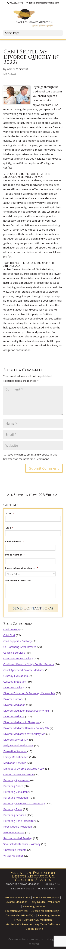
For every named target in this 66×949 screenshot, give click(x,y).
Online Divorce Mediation (18, 774)
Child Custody (11, 629)
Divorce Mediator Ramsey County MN (26, 728)
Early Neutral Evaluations (18, 745)
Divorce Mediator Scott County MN (24, 733)
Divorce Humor (12, 699)
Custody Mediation (14, 681)
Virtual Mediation (13, 855)
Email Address (14, 541)
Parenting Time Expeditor (19, 820)
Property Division (13, 832)
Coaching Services (14, 652)
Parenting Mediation (15, 797)
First (9, 513)
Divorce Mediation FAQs (20, 915)
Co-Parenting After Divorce (19, 646)
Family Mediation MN (16, 757)
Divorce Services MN (16, 739)
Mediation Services (14, 762)
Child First (9, 635)
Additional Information (18, 580)
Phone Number (15, 555)
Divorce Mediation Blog (45, 910)
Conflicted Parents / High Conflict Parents (28, 664)
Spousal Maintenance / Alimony (21, 844)
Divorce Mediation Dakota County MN (26, 710)
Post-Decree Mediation (17, 826)
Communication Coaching (18, 658)
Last (9, 528)
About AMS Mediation (46, 897)
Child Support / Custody (17, 641)
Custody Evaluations (15, 675)
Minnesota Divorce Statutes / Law (24, 768)
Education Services (16, 910)
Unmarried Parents (15, 849)
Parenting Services (14, 815)
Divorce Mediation (14, 704)
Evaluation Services (15, 751)
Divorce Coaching (13, 687)
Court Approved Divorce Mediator (24, 670)
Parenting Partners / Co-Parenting (24, 803)
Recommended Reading (17, 838)
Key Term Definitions (48, 924)
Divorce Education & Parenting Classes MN (29, 693)
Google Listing (34, 928)
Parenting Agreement (16, 780)
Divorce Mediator (13, 716)
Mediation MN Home (17, 897)
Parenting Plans (12, 809)
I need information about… (21, 568)
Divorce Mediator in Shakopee (21, 722)
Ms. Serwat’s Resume (18, 924)
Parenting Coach (13, 786)
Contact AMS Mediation (38, 919)
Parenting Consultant (16, 791)
